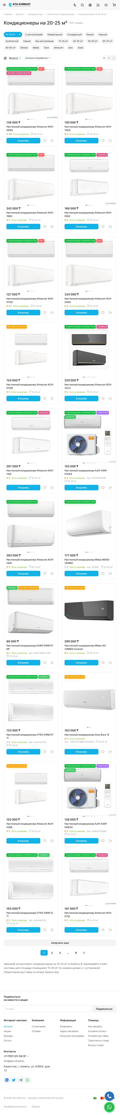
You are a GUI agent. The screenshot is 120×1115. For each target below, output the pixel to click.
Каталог (8, 1026)
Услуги (7, 1040)
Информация (68, 1020)
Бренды (8, 1035)
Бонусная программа (72, 1035)
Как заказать (95, 1026)
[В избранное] (45, 140)
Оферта (36, 1106)
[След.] (84, 953)
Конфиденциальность (15, 1106)
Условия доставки (98, 1035)
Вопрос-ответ (96, 1045)
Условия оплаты (97, 1031)
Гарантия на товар (98, 1040)
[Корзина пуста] (114, 4)
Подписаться (104, 1008)
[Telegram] (21, 1080)
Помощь (93, 1020)
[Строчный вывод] (109, 58)
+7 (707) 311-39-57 (15, 1056)
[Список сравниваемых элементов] (98, 4)
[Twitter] (14, 1080)
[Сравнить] (52, 140)
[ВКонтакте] (7, 1080)
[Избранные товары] (106, 4)
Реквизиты (66, 1026)
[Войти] (90, 4)
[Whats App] (27, 1080)
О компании (38, 1026)
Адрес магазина (69, 1031)
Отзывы (36, 1031)
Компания (38, 1020)
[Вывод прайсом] (113, 58)
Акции (7, 1031)
